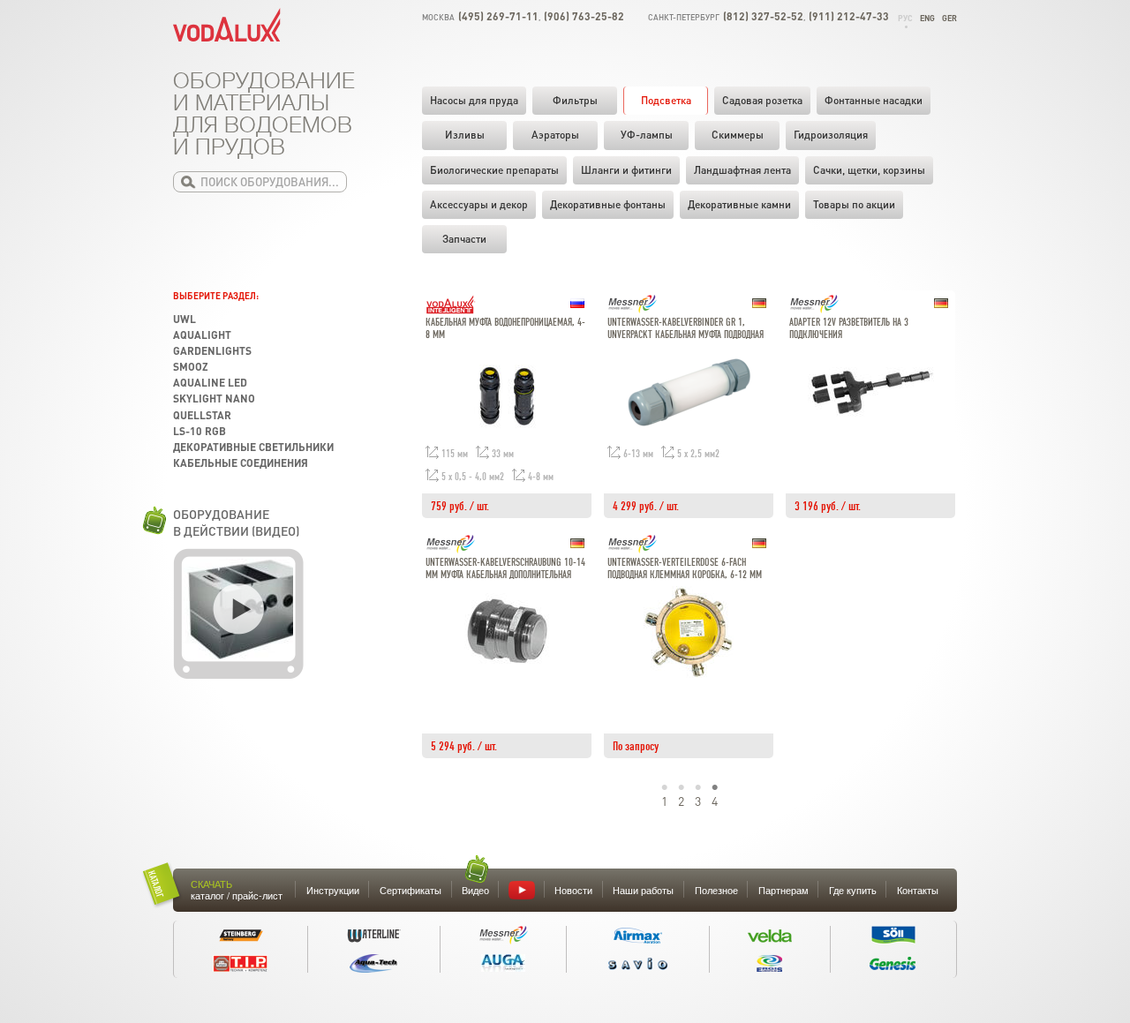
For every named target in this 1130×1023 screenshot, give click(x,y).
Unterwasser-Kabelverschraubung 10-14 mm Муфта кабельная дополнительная (505, 569)
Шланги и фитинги (626, 170)
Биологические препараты (494, 170)
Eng (927, 18)
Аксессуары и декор (479, 204)
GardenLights (212, 350)
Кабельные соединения (240, 463)
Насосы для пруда (474, 100)
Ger (949, 18)
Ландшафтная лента (742, 170)
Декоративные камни (739, 204)
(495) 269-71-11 (498, 16)
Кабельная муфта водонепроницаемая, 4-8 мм (505, 329)
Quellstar (202, 415)
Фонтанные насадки (874, 100)
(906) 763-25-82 (584, 16)
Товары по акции (854, 204)
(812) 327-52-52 (763, 16)
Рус (905, 18)
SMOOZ (190, 366)
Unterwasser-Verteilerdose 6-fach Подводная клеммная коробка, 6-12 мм (684, 569)
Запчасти (464, 238)
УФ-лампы (647, 134)
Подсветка (666, 100)
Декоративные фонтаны (608, 204)
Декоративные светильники (253, 447)
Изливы (465, 134)
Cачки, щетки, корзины (869, 170)
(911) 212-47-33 (849, 16)
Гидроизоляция (831, 134)
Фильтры (575, 100)
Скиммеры (738, 134)
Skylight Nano (214, 398)
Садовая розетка (762, 100)
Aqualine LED (210, 382)
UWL (184, 319)
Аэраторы (555, 134)
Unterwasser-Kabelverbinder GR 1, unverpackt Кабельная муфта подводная (685, 329)
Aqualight (202, 335)
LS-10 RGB (199, 431)
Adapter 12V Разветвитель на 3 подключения (848, 329)
